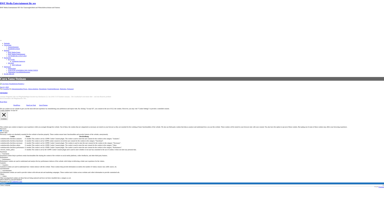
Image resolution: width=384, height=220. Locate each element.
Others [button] (2, 174)
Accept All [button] (13, 110)
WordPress (16, 105)
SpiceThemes (43, 105)
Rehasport (70, 89)
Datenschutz (12, 68)
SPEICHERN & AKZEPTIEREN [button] (11, 180)
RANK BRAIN (9, 74)
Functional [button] (3, 152)
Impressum (7, 67)
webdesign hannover (18, 61)
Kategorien (7, 58)
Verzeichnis (7, 45)
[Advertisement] (192, 24)
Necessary (5, 131)
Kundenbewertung (14, 49)
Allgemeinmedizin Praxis (19, 89)
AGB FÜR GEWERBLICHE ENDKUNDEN (23, 70)
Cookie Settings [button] (5, 110)
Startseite (7, 43)
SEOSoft (11, 63)
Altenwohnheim (33, 89)
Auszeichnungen (13, 47)
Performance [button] (4, 157)
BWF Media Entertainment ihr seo (18, 3)
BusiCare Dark (31, 105)
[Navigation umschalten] (1, 40)
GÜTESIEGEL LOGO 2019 (17, 56)
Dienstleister (43, 89)
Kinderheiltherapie (53, 89)
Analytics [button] (3, 163)
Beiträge (6, 50)
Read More (3, 102)
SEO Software (16, 65)
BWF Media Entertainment (16, 54)
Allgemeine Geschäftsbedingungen (19, 72)
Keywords (11, 59)
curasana (4, 93)
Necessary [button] (3, 129)
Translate (381, 187)
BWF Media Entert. (14, 52)
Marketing (63, 89)
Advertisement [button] (4, 168)
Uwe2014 (6, 89)
